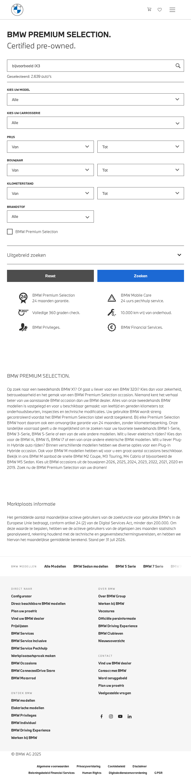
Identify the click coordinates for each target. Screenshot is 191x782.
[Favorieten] (160, 9)
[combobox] (95, 66)
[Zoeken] (178, 66)
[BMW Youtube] (120, 717)
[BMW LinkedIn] (129, 717)
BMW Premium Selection (36, 231)
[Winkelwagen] (149, 9)
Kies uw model (18, 89)
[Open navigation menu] (173, 9)
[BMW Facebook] (101, 717)
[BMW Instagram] (111, 717)
